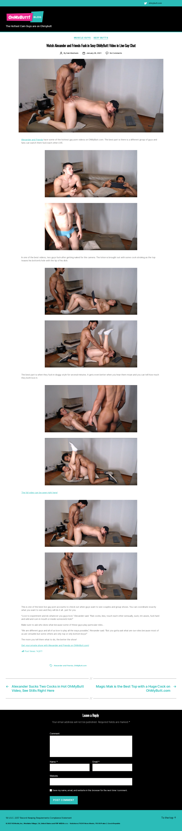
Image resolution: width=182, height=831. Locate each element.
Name (54, 762)
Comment (55, 733)
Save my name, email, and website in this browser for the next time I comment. (90, 790)
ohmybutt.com (155, 3)
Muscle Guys (82, 37)
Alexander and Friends (32, 139)
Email (96, 762)
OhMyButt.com (80, 665)
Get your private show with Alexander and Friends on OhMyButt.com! (55, 645)
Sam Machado (72, 53)
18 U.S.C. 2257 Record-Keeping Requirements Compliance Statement (39, 817)
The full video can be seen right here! (39, 492)
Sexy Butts (101, 37)
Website (54, 775)
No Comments (116, 53)
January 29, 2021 (94, 53)
